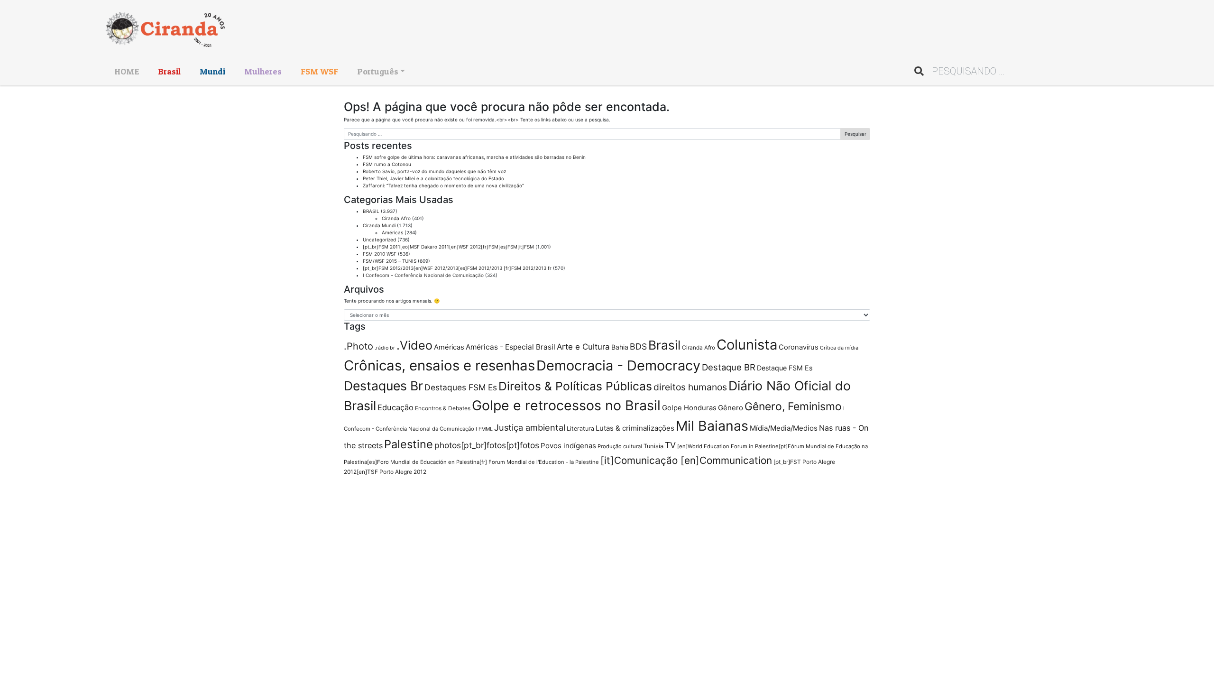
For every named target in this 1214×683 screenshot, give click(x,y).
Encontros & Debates (442, 408)
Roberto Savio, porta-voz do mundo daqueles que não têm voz (434, 171)
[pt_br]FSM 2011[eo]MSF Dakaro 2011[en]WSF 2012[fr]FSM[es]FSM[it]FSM (448, 246)
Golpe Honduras (689, 408)
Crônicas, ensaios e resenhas (439, 365)
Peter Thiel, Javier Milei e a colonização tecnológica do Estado (433, 178)
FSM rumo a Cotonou (387, 164)
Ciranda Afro (396, 218)
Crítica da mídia (839, 347)
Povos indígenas (568, 445)
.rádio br (385, 348)
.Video (414, 345)
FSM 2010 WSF (379, 254)
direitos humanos (690, 387)
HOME (126, 71)
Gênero (730, 407)
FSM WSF (319, 71)
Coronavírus (799, 347)
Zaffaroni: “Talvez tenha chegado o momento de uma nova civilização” (443, 185)
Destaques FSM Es (460, 387)
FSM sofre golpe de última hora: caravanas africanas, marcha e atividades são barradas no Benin (474, 157)
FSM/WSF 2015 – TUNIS (389, 261)
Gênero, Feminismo (793, 406)
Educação (395, 407)
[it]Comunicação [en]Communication (686, 460)
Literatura (580, 428)
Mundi (212, 71)
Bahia (619, 347)
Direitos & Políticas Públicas (575, 386)
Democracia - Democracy (618, 365)
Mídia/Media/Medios (784, 428)
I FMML (484, 429)
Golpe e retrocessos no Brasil (566, 405)
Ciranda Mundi (379, 225)
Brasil (169, 71)
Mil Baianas (712, 425)
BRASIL (371, 211)
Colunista (747, 344)
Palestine (408, 444)
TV (670, 445)
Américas (392, 232)
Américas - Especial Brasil (510, 346)
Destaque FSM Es (784, 368)
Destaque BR (728, 367)
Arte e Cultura (583, 346)
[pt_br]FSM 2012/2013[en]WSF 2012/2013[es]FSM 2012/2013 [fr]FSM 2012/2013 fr (457, 268)
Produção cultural (620, 446)
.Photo (358, 346)
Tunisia (653, 446)
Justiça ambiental (529, 427)
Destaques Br (383, 385)
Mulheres (263, 71)
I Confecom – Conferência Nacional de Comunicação (423, 275)
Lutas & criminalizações (635, 428)
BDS (638, 346)
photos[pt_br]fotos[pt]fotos (486, 445)
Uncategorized (379, 239)
